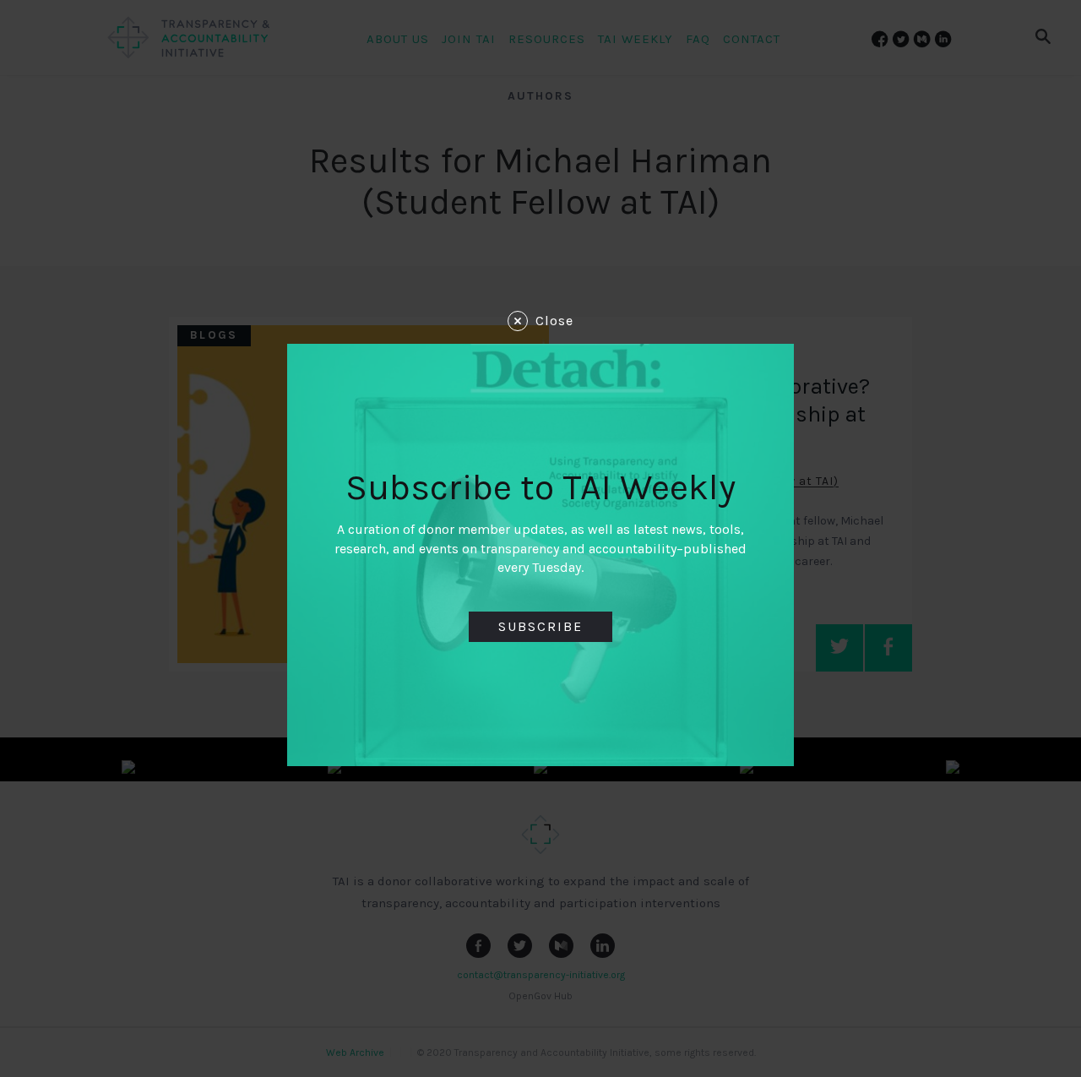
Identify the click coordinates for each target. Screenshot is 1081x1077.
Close (554, 321)
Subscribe (540, 626)
